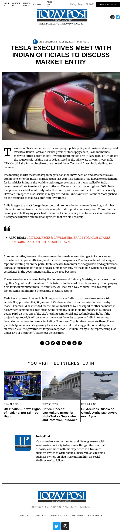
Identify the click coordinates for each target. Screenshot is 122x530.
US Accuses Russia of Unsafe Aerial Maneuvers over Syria (99, 412)
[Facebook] (42, 343)
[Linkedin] (64, 343)
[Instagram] (112, 17)
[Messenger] (47, 343)
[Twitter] (118, 17)
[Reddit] (74, 343)
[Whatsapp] (69, 343)
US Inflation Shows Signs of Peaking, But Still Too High (22, 412)
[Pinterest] (58, 343)
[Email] (80, 343)
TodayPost (50, 41)
